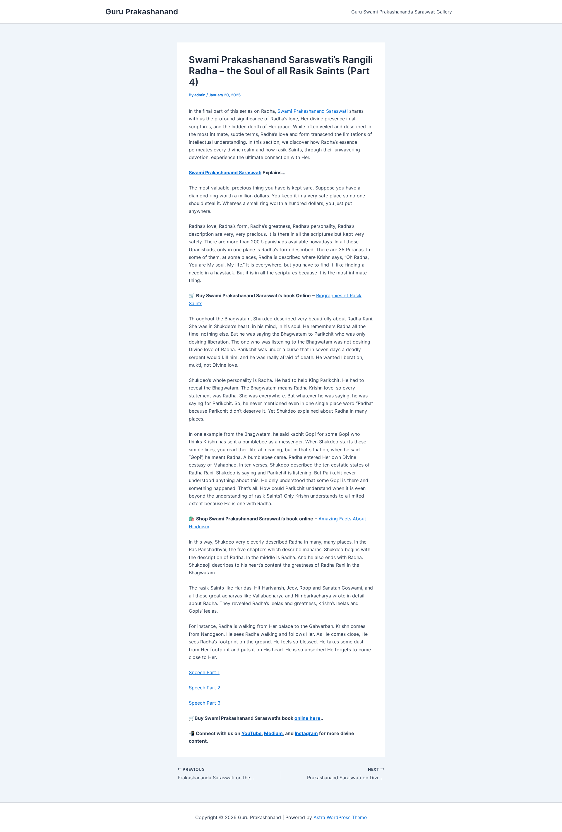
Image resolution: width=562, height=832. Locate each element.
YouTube (251, 733)
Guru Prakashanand (141, 11)
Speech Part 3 (204, 703)
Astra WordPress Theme (340, 817)
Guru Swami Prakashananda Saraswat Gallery (401, 12)
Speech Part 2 (204, 688)
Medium (273, 733)
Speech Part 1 (204, 672)
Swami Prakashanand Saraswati (312, 111)
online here (307, 718)
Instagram (306, 733)
